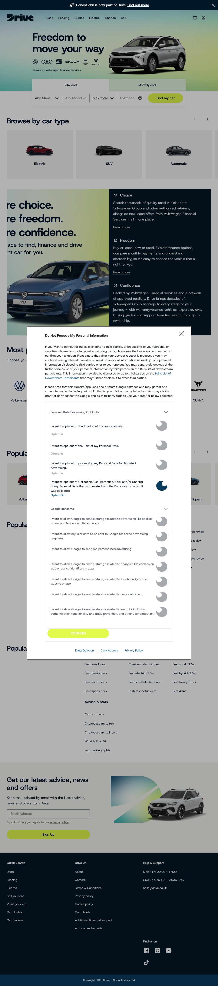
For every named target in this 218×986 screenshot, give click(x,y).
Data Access (109, 650)
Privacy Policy (134, 650)
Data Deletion (84, 650)
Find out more (138, 5)
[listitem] (109, 412)
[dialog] (109, 493)
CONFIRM (78, 633)
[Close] (183, 335)
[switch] (161, 426)
